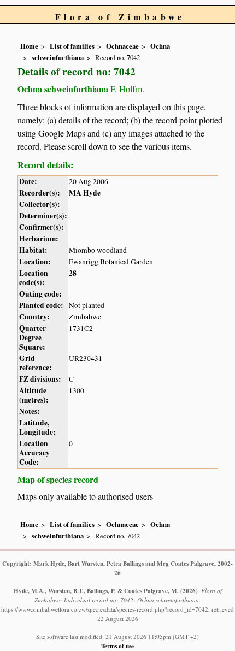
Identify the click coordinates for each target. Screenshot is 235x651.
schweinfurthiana (58, 57)
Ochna (160, 46)
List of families (72, 46)
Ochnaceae (122, 46)
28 (73, 273)
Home (29, 46)
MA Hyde (85, 192)
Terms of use (117, 645)
